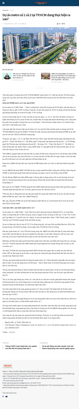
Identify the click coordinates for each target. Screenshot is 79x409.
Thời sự (12, 10)
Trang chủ (5, 10)
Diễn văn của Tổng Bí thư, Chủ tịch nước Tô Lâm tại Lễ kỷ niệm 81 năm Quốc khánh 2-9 (24, 76)
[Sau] (41, 88)
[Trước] (37, 88)
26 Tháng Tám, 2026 (57, 82)
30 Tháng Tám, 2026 (19, 80)
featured (12, 332)
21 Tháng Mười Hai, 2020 (9, 23)
